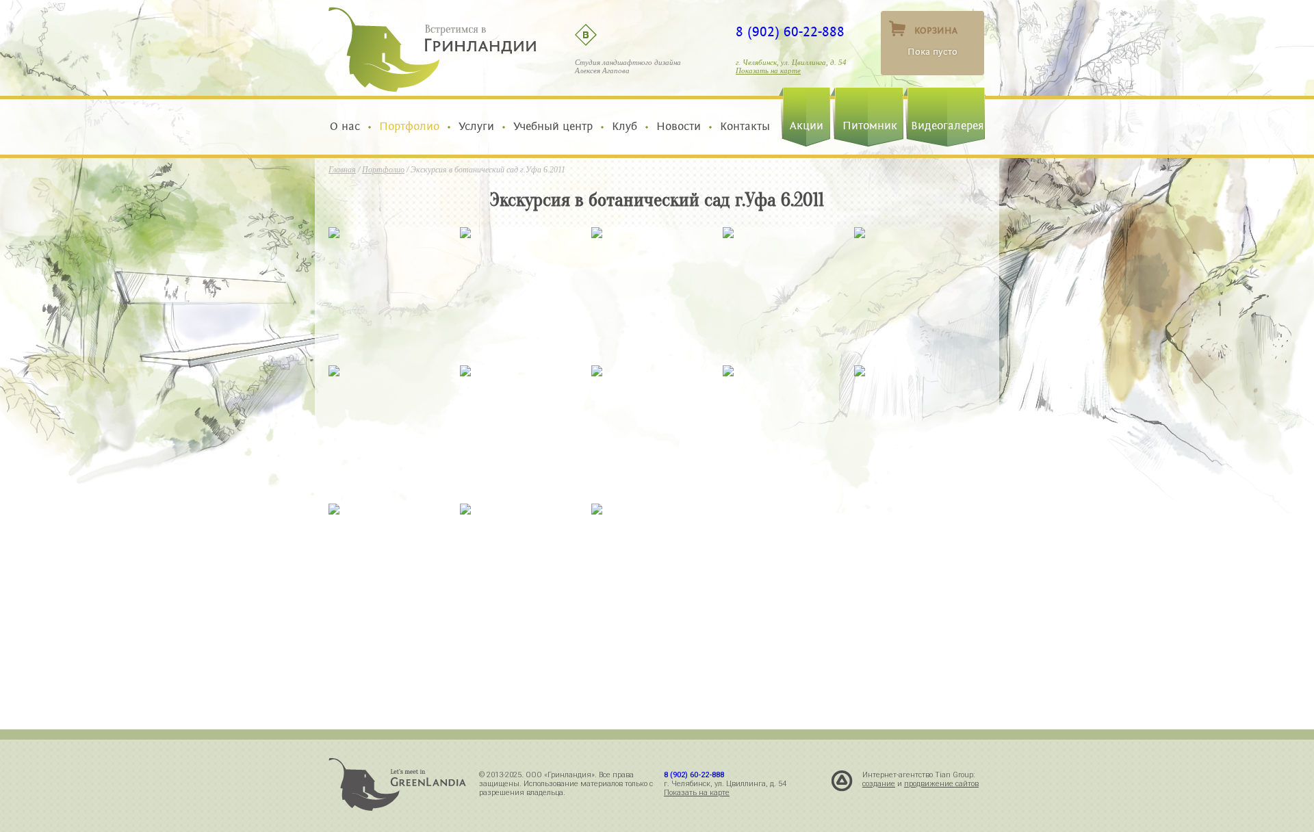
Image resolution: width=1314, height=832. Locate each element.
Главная (342, 169)
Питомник (869, 126)
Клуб (624, 126)
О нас (348, 126)
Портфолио (409, 126)
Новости (678, 126)
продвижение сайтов (941, 783)
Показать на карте (768, 70)
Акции (806, 126)
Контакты (741, 126)
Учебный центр (553, 126)
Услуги (476, 126)
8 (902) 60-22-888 (790, 32)
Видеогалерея (947, 126)
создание (878, 783)
